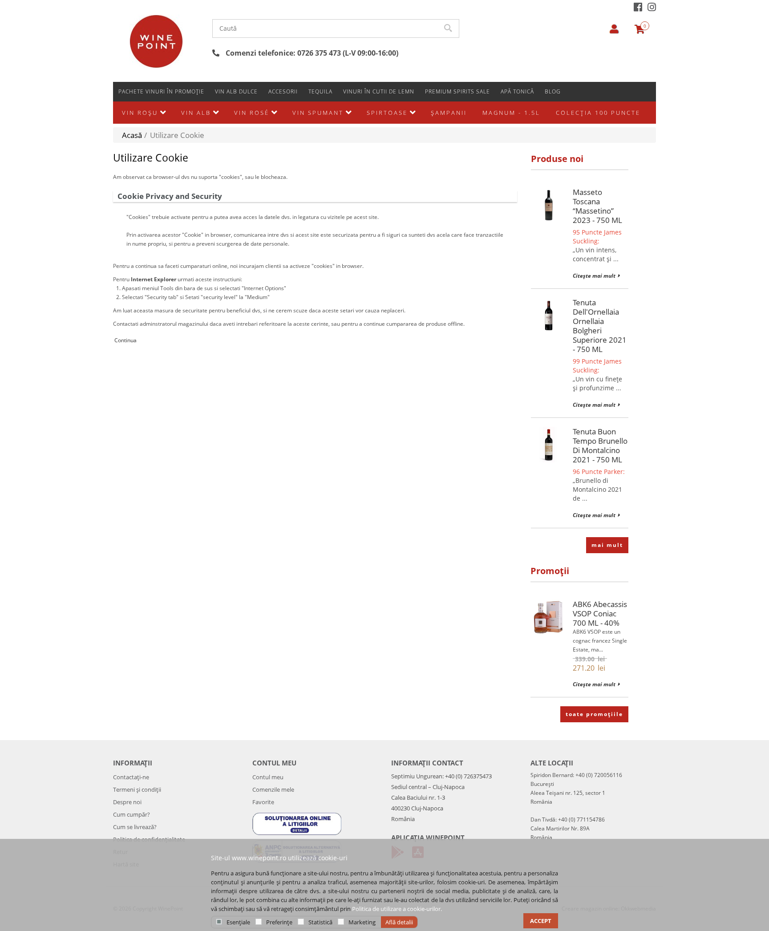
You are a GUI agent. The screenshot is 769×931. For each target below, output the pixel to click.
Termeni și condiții (137, 789)
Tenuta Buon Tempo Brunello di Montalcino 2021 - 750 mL (600, 445)
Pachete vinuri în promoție (161, 91)
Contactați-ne (131, 777)
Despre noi (127, 802)
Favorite (263, 802)
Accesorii (283, 91)
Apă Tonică (517, 91)
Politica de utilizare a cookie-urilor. (397, 909)
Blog (553, 91)
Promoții (549, 571)
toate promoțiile (594, 714)
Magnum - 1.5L (511, 113)
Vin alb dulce (236, 91)
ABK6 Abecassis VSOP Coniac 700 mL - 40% (600, 613)
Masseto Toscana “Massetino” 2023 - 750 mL (597, 206)
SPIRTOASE (387, 113)
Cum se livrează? (135, 827)
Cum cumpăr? (131, 814)
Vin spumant (318, 113)
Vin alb (196, 113)
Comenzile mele (273, 789)
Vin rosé (251, 113)
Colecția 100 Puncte (598, 113)
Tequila (320, 91)
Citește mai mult (594, 275)
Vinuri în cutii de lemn (378, 91)
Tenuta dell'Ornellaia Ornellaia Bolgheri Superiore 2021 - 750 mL (600, 325)
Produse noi (557, 159)
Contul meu (267, 777)
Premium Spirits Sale (457, 91)
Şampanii (449, 113)
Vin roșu (140, 113)
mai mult (607, 545)
